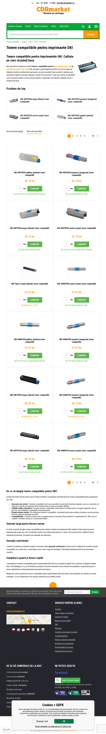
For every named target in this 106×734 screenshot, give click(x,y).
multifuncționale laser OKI (17, 69)
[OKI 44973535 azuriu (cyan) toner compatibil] (76, 213)
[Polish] (28, 630)
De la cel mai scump (14, 131)
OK (64, 721)
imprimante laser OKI (62, 66)
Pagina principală (12, 42)
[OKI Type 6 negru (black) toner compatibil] (29, 269)
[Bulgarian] (43, 630)
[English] (18, 630)
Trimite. (95, 592)
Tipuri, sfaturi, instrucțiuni (64, 613)
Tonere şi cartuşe (69, 730)
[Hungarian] (23, 630)
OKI (30, 42)
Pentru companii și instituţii (65, 640)
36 (93, 136)
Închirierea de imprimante (64, 643)
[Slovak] (33, 630)
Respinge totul (42, 721)
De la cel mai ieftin (34, 131)
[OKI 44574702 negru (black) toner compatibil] (29, 380)
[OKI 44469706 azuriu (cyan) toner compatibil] (76, 269)
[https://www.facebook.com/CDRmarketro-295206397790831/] (61, 672)
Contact (58, 609)
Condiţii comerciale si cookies (66, 632)
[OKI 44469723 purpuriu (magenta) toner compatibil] (76, 380)
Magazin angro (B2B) (63, 621)
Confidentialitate (61, 636)
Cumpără (35, 189)
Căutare (91, 34)
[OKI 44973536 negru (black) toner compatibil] (29, 213)
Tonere (24, 42)
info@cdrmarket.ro (65, 3)
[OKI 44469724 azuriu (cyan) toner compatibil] (76, 436)
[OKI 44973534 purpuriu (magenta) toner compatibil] (76, 158)
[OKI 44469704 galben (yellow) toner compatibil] (29, 324)
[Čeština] (13, 630)
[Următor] (98, 136)
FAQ (56, 624)
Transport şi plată (61, 617)
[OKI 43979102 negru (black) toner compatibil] (29, 436)
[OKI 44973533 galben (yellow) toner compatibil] (29, 158)
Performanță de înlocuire (64, 647)
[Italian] (38, 630)
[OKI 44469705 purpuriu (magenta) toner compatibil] (76, 324)
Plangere (58, 628)
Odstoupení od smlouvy (64, 651)
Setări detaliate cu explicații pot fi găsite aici (53, 726)
